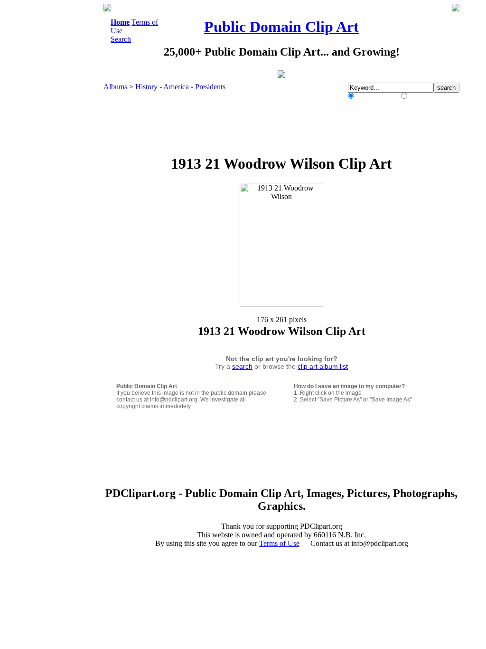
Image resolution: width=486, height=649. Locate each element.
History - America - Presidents (180, 87)
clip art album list (323, 366)
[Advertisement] (65, 146)
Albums (115, 87)
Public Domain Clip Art (281, 26)
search (242, 366)
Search (121, 39)
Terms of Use (279, 543)
